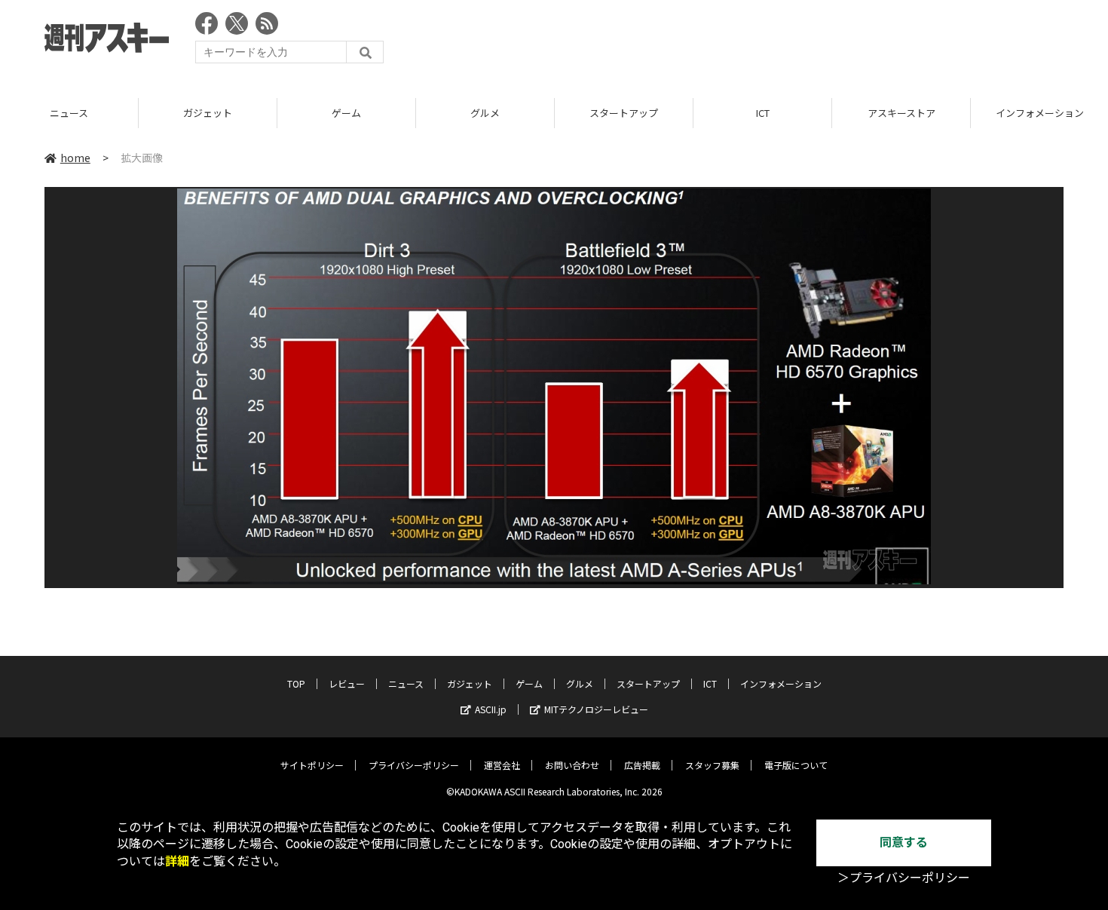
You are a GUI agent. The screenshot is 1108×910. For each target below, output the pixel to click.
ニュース (69, 113)
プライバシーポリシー (414, 764)
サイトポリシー (312, 764)
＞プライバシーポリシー (903, 878)
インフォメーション (781, 683)
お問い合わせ (572, 764)
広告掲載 (642, 764)
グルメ (485, 113)
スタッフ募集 (712, 764)
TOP (296, 683)
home (75, 157)
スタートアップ (623, 113)
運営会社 (502, 764)
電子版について (796, 764)
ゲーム (346, 113)
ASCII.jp (491, 709)
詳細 (177, 861)
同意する (904, 842)
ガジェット (207, 113)
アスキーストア (901, 113)
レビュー (347, 683)
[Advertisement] (789, 41)
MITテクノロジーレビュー (596, 709)
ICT (763, 113)
